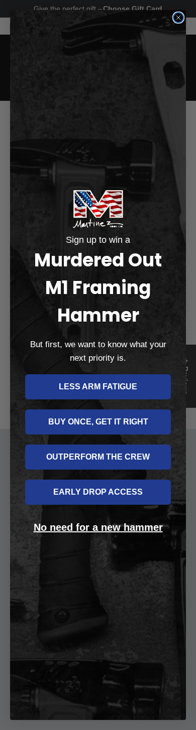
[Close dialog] (178, 18)
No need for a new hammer (98, 527)
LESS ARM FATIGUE (98, 386)
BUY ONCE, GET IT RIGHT (98, 421)
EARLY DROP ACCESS (98, 492)
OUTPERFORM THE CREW (98, 457)
